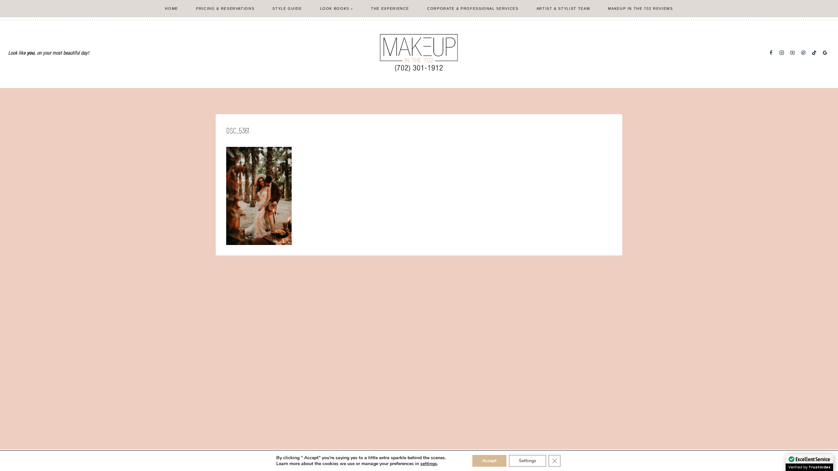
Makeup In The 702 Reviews (640, 8)
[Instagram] (782, 53)
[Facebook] (771, 53)
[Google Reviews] (825, 53)
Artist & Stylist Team (563, 8)
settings (428, 464)
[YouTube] (792, 53)
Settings (527, 461)
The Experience (390, 8)
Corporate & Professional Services (472, 8)
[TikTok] (814, 53)
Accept (489, 461)
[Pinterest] (803, 53)
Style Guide (287, 8)
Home (171, 8)
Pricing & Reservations (225, 8)
